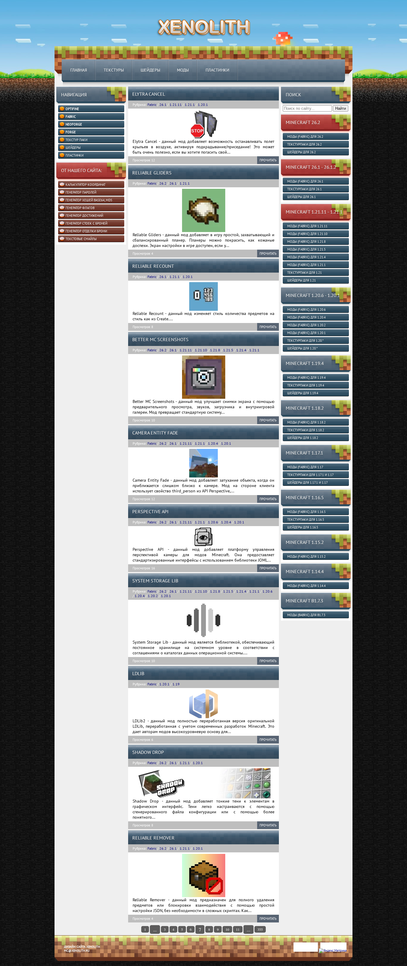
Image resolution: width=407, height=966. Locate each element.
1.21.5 (228, 350)
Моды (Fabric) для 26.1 (305, 181)
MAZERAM (83, 964)
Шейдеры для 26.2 (301, 152)
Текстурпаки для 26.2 (304, 144)
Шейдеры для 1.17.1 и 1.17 (307, 482)
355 (260, 929)
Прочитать (268, 160)
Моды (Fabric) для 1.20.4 (306, 317)
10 (227, 929)
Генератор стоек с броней (86, 223)
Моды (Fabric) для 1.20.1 (306, 333)
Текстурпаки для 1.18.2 (305, 430)
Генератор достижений (84, 216)
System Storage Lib (155, 581)
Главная (78, 70)
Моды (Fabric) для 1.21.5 (306, 249)
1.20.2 (153, 595)
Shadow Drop (148, 752)
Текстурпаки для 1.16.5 (305, 519)
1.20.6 (213, 522)
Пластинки (217, 70)
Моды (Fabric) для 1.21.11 (307, 226)
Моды (183, 70)
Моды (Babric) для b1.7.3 (306, 615)
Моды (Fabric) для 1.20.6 (306, 309)
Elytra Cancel (148, 94)
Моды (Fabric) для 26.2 (305, 137)
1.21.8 (215, 350)
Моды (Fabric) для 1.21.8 (306, 241)
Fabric (151, 104)
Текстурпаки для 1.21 (304, 273)
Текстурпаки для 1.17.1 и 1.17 (310, 475)
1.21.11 (176, 104)
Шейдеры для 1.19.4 (302, 393)
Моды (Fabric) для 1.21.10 (307, 234)
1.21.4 (241, 350)
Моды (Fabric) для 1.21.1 (306, 265)
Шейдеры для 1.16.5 (302, 527)
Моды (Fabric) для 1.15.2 (306, 556)
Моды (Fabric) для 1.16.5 (306, 512)
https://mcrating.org (106, 964)
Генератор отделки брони (86, 231)
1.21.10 (201, 350)
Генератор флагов (80, 208)
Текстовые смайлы (81, 239)
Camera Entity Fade (155, 433)
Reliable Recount (153, 266)
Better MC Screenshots (160, 339)
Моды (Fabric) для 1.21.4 (306, 257)
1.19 (176, 684)
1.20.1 (203, 104)
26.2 (163, 183)
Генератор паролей (81, 192)
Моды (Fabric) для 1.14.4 (306, 586)
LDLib (138, 673)
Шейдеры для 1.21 (301, 280)
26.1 (163, 104)
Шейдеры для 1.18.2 (302, 438)
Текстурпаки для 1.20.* (305, 341)
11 (238, 929)
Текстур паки (76, 140)
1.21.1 (190, 104)
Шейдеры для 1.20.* (302, 348)
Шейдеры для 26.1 (301, 197)
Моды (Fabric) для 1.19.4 (306, 377)
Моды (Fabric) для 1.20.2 (306, 325)
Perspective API (150, 511)
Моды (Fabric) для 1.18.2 (306, 422)
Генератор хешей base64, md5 (89, 200)
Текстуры (114, 70)
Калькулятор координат (85, 185)
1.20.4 (213, 443)
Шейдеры (150, 70)
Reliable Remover (153, 838)
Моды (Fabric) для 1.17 (305, 467)
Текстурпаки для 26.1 (304, 189)
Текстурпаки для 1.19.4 (305, 385)
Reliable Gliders (152, 173)
